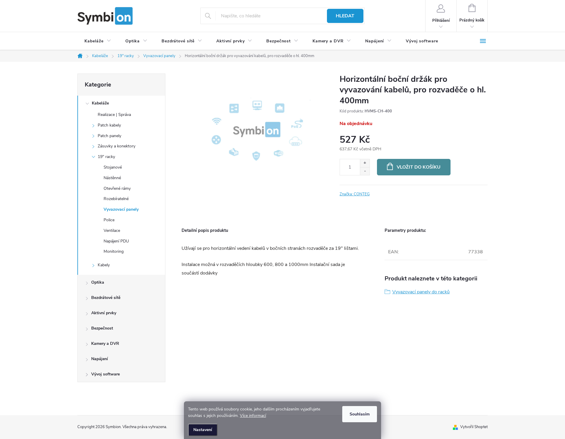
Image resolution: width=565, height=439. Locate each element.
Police (109, 220)
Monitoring (114, 251)
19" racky (106, 156)
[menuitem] (97, 41)
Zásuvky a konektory (116, 146)
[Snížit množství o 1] (365, 171)
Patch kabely (109, 125)
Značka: (355, 194)
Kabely (104, 265)
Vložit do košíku (419, 167)
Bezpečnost (102, 328)
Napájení (99, 359)
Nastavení (202, 430)
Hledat (345, 16)
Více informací (253, 415)
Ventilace (112, 230)
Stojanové (113, 167)
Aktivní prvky (103, 313)
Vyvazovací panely (121, 209)
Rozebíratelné (116, 199)
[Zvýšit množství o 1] (365, 163)
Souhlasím (360, 414)
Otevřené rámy (117, 188)
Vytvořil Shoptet (474, 427)
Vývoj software (105, 374)
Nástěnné (112, 178)
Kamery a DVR (105, 343)
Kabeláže (100, 103)
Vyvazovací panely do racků (421, 292)
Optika (97, 282)
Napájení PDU (116, 241)
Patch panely (109, 136)
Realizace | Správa (114, 114)
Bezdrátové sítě (105, 297)
